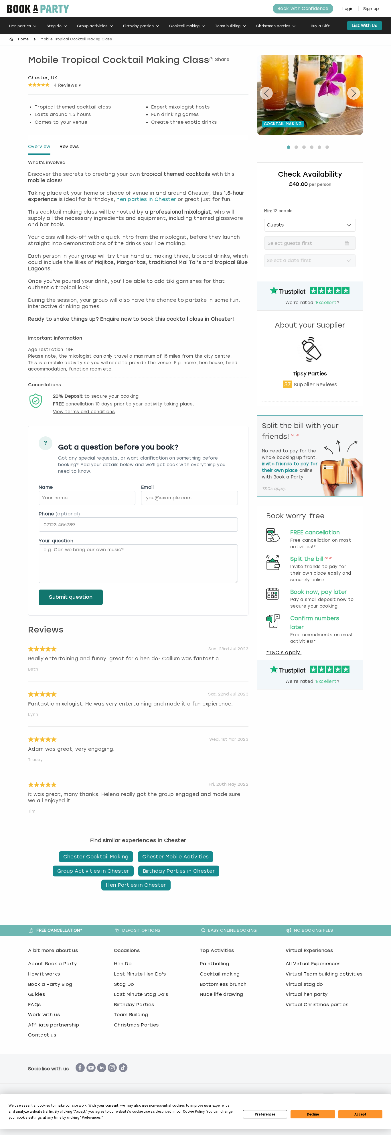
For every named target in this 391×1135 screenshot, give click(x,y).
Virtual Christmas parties (317, 1004)
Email (147, 487)
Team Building (131, 1014)
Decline (313, 1114)
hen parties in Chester (146, 199)
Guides (36, 994)
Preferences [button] (91, 1118)
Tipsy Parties (310, 374)
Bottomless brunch (223, 984)
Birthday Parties (134, 1004)
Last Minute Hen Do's (140, 974)
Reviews (69, 146)
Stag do (54, 26)
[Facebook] (80, 1075)
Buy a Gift (320, 26)
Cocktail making (184, 26)
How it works (44, 974)
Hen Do (123, 963)
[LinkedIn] (101, 1075)
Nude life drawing (221, 994)
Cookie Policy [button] (193, 1112)
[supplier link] (310, 367)
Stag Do (124, 984)
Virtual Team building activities (324, 974)
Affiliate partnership (53, 1025)
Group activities (92, 26)
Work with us (44, 1014)
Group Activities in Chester (93, 871)
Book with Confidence (302, 8)
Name (46, 487)
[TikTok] (123, 1075)
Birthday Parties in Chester (179, 871)
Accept (360, 1114)
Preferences (265, 1114)
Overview (39, 146)
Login (348, 8)
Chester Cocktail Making (96, 857)
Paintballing (214, 963)
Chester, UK (43, 77)
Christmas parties (273, 26)
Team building (228, 26)
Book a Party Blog (50, 984)
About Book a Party (52, 963)
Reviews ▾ (67, 85)
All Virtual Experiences (313, 963)
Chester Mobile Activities (175, 857)
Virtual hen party (306, 994)
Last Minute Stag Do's (141, 994)
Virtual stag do (304, 984)
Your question (56, 540)
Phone (59, 514)
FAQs (34, 1004)
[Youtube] (91, 1075)
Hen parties (20, 26)
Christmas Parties (136, 1025)
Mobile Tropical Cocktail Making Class (118, 60)
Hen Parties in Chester (136, 885)
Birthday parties (138, 26)
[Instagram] (112, 1075)
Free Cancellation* (59, 930)
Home (23, 39)
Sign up (371, 8)
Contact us (42, 1035)
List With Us (364, 25)
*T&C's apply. (283, 652)
